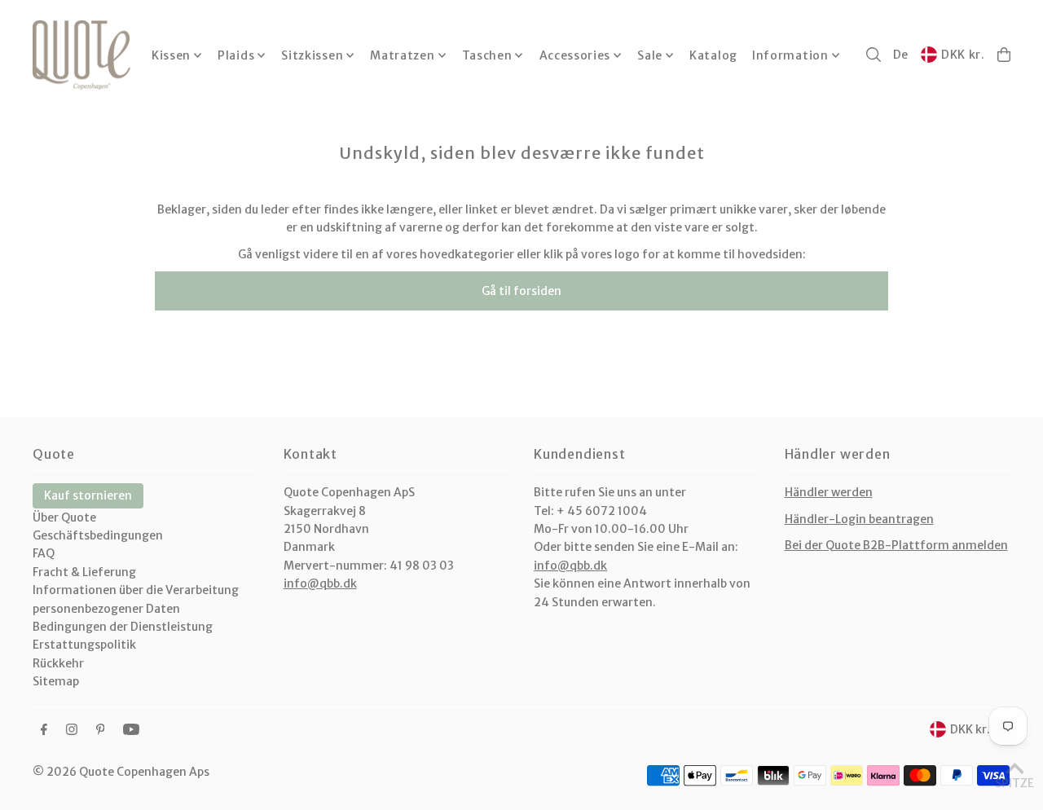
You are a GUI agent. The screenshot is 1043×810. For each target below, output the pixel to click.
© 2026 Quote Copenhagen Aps (121, 771)
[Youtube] (131, 730)
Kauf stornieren (88, 495)
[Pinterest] (100, 730)
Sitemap (56, 681)
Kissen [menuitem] (171, 55)
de (901, 54)
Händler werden (829, 492)
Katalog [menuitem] (713, 55)
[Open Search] (873, 54)
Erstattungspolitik (84, 644)
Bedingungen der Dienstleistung (123, 626)
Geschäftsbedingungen (98, 535)
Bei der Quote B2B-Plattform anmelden (896, 545)
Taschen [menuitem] (487, 55)
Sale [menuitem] (649, 55)
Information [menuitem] (790, 55)
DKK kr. (963, 54)
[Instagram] (71, 730)
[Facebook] (44, 730)
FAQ (44, 553)
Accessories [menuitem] (575, 55)
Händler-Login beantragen (859, 519)
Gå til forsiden (521, 291)
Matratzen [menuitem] (402, 55)
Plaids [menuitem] (236, 55)
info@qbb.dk (320, 583)
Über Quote (64, 517)
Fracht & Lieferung (84, 572)
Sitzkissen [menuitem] (312, 55)
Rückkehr (58, 663)
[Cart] (1003, 54)
